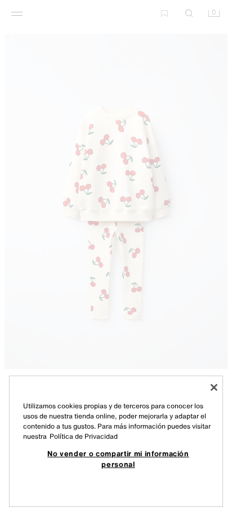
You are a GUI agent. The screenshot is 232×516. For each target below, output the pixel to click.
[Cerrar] (214, 387)
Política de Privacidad (84, 436)
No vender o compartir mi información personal (118, 458)
